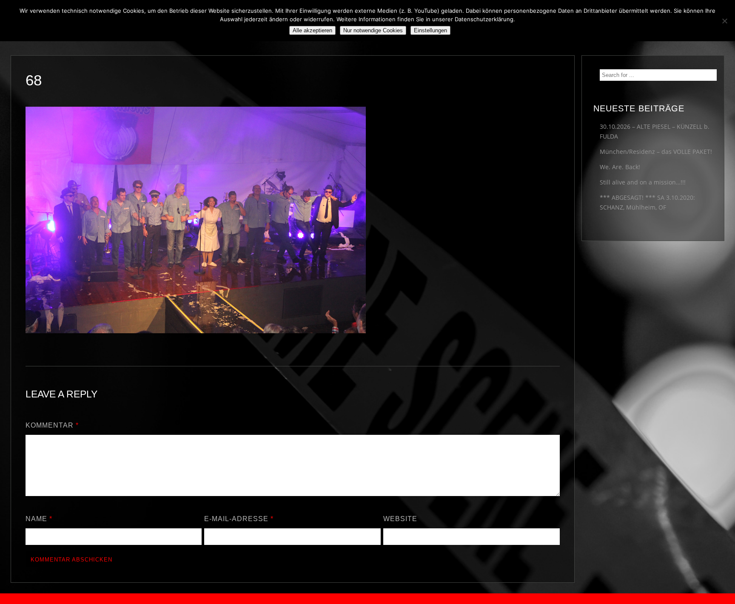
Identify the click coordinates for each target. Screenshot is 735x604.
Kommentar (52, 425)
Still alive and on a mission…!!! (643, 182)
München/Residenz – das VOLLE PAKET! (656, 151)
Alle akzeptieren (312, 30)
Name (39, 518)
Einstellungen (430, 30)
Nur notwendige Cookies (373, 30)
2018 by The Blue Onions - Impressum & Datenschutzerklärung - (367, 598)
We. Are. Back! (620, 167)
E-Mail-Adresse (238, 518)
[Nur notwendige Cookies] (724, 21)
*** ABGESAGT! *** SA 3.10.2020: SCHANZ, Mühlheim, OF (647, 202)
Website (400, 518)
